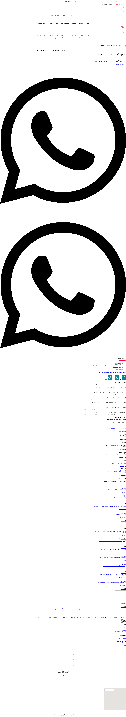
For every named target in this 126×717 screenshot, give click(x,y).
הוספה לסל (123, 453)
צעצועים (81, 23)
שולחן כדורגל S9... (123, 517)
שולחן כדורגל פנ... (123, 525)
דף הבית (88, 23)
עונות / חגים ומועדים (41, 23)
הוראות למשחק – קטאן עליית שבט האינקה (116, 419)
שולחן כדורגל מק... (122, 509)
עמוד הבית (123, 45)
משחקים (74, 23)
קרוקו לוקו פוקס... (123, 603)
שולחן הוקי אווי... (123, 475)
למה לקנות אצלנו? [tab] (122, 360)
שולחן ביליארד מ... (122, 500)
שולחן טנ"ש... (123, 543)
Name (124, 620)
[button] (63, 141)
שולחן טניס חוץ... (123, 449)
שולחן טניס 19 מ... (122, 552)
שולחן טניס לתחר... (122, 535)
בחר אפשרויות (123, 435)
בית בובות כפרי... (123, 560)
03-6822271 (67, 1)
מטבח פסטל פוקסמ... (122, 568)
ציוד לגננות (50, 23)
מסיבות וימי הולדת (65, 23)
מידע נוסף (124, 461)
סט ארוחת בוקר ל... (122, 577)
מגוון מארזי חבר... (123, 466)
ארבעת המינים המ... (122, 431)
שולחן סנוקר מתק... (122, 492)
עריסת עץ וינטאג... (122, 585)
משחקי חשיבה (117, 45)
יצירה (57, 23)
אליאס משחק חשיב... (122, 457)
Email (124, 621)
